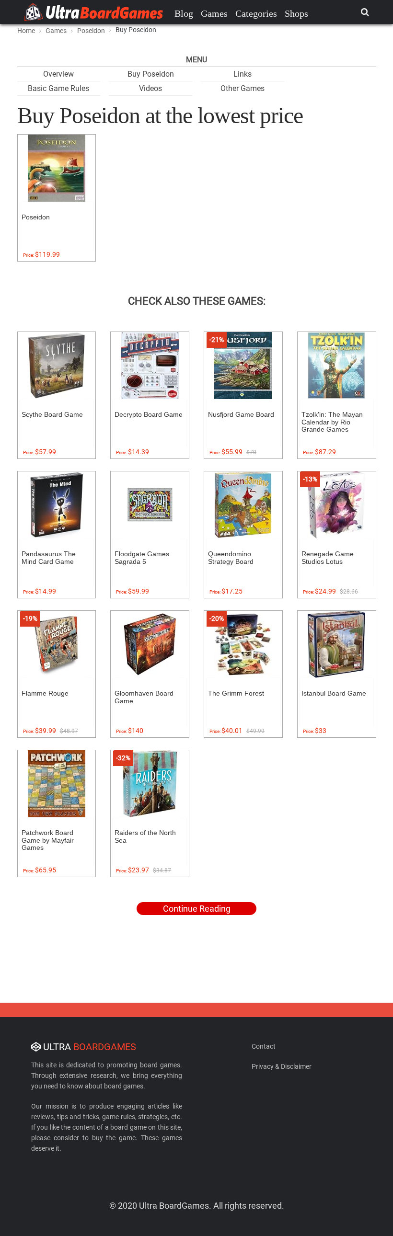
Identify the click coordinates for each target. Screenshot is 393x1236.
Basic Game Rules (58, 88)
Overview (58, 74)
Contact (264, 1046)
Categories (256, 13)
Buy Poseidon (150, 74)
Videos (150, 88)
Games (214, 13)
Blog (183, 13)
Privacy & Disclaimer (282, 1066)
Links (242, 74)
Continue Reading (197, 909)
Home (26, 30)
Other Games (242, 88)
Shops (296, 13)
